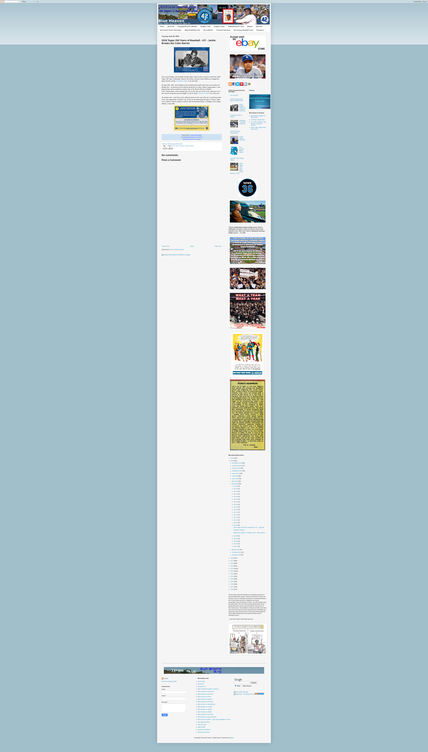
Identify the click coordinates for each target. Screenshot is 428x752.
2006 (232, 589)
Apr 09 (236, 525)
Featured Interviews (223, 30)
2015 (232, 566)
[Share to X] (168, 148)
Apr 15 (236, 512)
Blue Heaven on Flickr (204, 696)
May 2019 (235, 481)
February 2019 (236, 552)
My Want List (201, 686)
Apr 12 (236, 517)
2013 (232, 571)
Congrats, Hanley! (238, 530)
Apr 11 (236, 520)
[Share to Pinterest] (172, 148)
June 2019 (235, 479)
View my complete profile (169, 681)
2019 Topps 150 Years (178, 145)
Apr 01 (236, 546)
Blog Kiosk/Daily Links (192, 30)
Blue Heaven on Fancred (205, 694)
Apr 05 (236, 538)
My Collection (208, 30)
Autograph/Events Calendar (187, 26)
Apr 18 (236, 504)
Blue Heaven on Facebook (206, 691)
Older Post (218, 246)
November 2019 (237, 465)
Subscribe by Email (203, 732)
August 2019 (236, 473)
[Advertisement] (192, 227)
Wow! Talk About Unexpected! (235, 132)
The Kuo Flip (234, 95)
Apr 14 (236, 515)
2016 (232, 563)
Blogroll (249, 26)
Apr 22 (236, 499)
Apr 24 (236, 494)
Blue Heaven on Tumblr (205, 707)
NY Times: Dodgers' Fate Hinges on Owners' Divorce (258, 123)
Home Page (201, 681)
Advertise (259, 26)
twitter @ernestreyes (196, 135)
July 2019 (235, 476)
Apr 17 (236, 507)
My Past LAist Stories (204, 729)
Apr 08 (236, 536)
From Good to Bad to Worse (241, 150)
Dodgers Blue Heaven (188, 139)
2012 (232, 574)
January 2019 (236, 555)
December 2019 (237, 463)
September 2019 (237, 471)
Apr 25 (236, 491)
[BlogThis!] (166, 148)
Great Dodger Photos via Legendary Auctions (242, 108)
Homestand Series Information (170, 30)
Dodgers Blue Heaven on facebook (193, 137)
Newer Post (165, 246)
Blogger (231, 738)
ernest (166, 143)
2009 (232, 581)
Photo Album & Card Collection (207, 717)
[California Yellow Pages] (259, 694)
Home (162, 26)
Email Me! (201, 684)
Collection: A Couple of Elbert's (242, 122)
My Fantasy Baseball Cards (243, 30)
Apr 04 (236, 541)
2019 (232, 461)
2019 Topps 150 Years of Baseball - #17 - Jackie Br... (249, 527)
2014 (232, 568)
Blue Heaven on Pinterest (205, 701)
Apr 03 (236, 544)
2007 (232, 587)
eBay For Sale (202, 724)
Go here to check (182, 81)
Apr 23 (236, 496)
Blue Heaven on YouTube (205, 714)
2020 (232, 458)
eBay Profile (201, 727)
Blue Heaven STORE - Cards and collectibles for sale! (214, 719)
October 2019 (236, 468)
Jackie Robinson (189, 145)
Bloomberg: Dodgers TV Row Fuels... (258, 116)
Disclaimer (260, 30)
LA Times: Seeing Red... (258, 120)
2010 (232, 579)
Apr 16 (236, 509)
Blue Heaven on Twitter (205, 712)
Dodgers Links (205, 26)
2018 (232, 558)
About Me (170, 26)
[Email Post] (164, 145)
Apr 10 (236, 522)
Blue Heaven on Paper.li (205, 699)
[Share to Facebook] (170, 148)
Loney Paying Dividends (242, 138)
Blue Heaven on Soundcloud (206, 704)
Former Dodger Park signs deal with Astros (236, 99)
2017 (232, 561)
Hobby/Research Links (236, 26)
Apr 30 (236, 486)
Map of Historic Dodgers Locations (208, 689)
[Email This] (163, 148)
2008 (232, 584)
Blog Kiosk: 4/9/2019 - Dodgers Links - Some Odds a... (249, 533)
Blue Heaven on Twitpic (205, 709)
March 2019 (236, 549)
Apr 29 (236, 489)
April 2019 (235, 484)
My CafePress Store (204, 722)
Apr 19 (236, 502)
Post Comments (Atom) (177, 249)
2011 (232, 576)
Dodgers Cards (219, 26)
